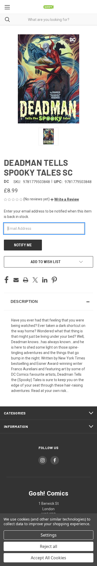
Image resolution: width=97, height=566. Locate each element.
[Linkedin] (44, 280)
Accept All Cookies (48, 558)
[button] (64, 199)
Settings (49, 535)
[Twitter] (35, 280)
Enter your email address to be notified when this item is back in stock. (48, 214)
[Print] (25, 280)
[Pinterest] (54, 280)
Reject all (48, 546)
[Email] (16, 280)
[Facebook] (6, 280)
